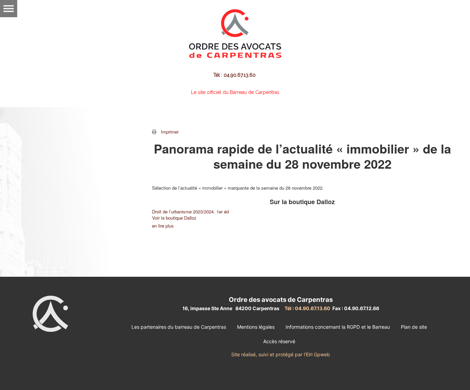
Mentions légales (256, 327)
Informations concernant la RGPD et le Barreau (338, 327)
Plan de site (414, 327)
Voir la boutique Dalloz (174, 217)
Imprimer (170, 131)
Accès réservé (279, 341)
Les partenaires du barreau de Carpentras (178, 327)
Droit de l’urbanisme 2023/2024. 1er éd (190, 211)
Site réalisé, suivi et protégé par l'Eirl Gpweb (280, 354)
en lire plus (163, 225)
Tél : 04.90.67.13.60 (235, 75)
